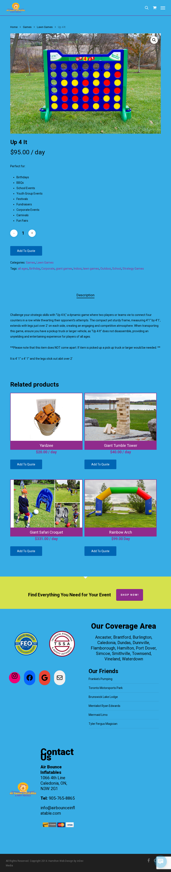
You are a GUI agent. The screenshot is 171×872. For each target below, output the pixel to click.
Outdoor (105, 268)
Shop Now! (130, 594)
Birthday (34, 268)
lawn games (91, 268)
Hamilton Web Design (60, 860)
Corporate (48, 268)
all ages (23, 268)
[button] (163, 8)
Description (85, 295)
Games (27, 27)
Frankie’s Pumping (100, 679)
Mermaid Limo (98, 714)
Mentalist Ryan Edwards (104, 705)
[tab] (85, 295)
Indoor (78, 268)
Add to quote (26, 251)
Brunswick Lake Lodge (103, 697)
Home (14, 27)
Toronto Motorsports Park (106, 688)
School (116, 268)
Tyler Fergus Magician (103, 723)
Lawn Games (45, 27)
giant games (64, 268)
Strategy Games (133, 268)
